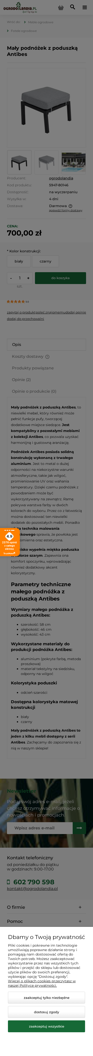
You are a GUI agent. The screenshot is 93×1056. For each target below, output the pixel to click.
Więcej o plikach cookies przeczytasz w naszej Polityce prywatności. (42, 983)
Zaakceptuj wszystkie (46, 1026)
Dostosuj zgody (46, 1012)
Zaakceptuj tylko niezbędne (46, 998)
